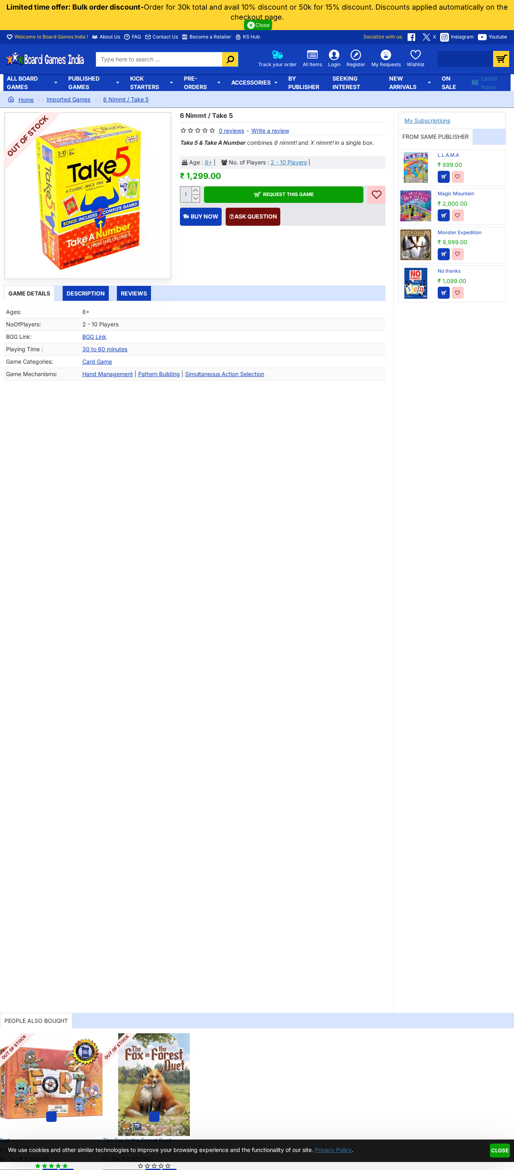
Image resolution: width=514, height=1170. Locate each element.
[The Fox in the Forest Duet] (154, 1084)
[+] (195, 190)
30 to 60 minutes (104, 349)
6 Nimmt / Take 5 (126, 99)
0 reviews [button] (231, 130)
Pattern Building (159, 373)
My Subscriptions (427, 120)
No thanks (449, 271)
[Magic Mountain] (415, 205)
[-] (195, 198)
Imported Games (68, 99)
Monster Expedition (459, 232)
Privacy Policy (333, 1149)
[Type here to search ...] (230, 59)
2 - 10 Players (289, 162)
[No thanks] (415, 283)
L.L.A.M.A (448, 155)
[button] (284, 194)
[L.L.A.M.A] (415, 167)
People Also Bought (36, 1020)
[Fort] (51, 1084)
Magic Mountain (456, 193)
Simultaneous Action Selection (224, 373)
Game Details (29, 293)
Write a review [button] (270, 130)
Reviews (134, 293)
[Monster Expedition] (415, 244)
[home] (21, 99)
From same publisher (435, 136)
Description (86, 293)
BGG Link (94, 336)
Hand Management (107, 373)
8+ (208, 162)
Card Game (97, 361)
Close (500, 1150)
